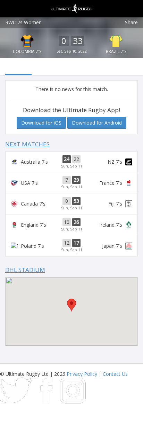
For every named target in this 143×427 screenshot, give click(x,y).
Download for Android (97, 122)
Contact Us (115, 374)
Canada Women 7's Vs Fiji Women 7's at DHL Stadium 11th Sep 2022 (71, 203)
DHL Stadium (25, 270)
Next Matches (27, 144)
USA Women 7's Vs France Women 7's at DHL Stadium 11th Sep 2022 (71, 182)
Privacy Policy (82, 374)
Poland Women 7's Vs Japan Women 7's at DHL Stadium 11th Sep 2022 (71, 245)
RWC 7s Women (23, 22)
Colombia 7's (27, 51)
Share (131, 22)
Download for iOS (41, 122)
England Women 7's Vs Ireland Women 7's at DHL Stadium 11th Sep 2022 (71, 225)
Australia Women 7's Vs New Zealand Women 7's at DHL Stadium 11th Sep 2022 (71, 162)
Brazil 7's (116, 51)
